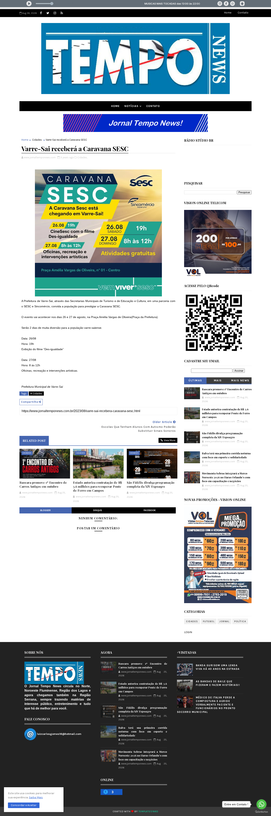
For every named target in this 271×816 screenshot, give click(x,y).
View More (169, 440)
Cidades (37, 139)
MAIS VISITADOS (218, 381)
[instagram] (55, 13)
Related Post (34, 441)
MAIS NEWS (240, 380)
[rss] (62, 13)
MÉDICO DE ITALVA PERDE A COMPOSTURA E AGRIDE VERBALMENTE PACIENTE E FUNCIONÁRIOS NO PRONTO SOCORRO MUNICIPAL (206, 704)
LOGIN (188, 632)
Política (240, 621)
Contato (243, 12)
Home (227, 12)
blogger (45, 510)
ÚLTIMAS (195, 380)
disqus (97, 510)
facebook (150, 510)
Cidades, (82, 157)
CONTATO (153, 106)
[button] (23, 805)
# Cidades (36, 393)
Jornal (224, 621)
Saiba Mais (36, 797)
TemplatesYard (148, 811)
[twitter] (48, 13)
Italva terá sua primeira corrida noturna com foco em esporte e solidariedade (142, 731)
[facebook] (41, 13)
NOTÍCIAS (131, 106)
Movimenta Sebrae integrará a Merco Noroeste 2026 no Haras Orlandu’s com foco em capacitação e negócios (226, 477)
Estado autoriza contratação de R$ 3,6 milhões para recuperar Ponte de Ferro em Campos (97, 487)
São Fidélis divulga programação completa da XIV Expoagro (150, 484)
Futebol (209, 621)
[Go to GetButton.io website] (261, 812)
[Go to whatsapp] (261, 804)
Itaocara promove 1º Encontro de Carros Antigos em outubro (43, 484)
